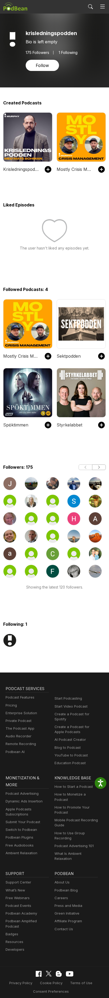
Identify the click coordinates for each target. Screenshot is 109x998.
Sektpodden (69, 356)
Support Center (18, 882)
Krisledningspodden (21, 169)
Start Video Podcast (71, 706)
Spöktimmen (15, 425)
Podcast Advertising (22, 793)
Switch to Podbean (21, 829)
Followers (37, 52)
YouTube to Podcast (71, 755)
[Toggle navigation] (102, 6)
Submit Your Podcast (23, 822)
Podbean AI (15, 752)
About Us (62, 882)
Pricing (11, 705)
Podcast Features (20, 697)
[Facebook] (39, 974)
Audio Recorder (18, 736)
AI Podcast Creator (70, 739)
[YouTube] (69, 973)
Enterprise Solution (21, 713)
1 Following (68, 52)
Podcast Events (18, 905)
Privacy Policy (20, 983)
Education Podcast (70, 763)
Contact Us (63, 929)
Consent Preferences (51, 991)
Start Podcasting (68, 698)
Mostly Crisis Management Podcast (75, 169)
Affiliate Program (68, 921)
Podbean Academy (21, 913)
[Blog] (59, 974)
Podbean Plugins (19, 837)
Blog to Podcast (67, 747)
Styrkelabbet (69, 425)
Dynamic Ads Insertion (24, 801)
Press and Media (68, 905)
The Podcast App (20, 728)
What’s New (15, 890)
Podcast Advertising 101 (74, 846)
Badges (12, 934)
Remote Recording (21, 744)
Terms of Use (81, 983)
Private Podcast (18, 720)
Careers (61, 898)
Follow (42, 65)
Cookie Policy (51, 983)
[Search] (90, 6)
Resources (14, 942)
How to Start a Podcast (73, 786)
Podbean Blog (66, 890)
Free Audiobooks (20, 845)
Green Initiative (66, 913)
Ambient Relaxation (21, 853)
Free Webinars (18, 898)
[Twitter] (49, 973)
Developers (15, 949)
